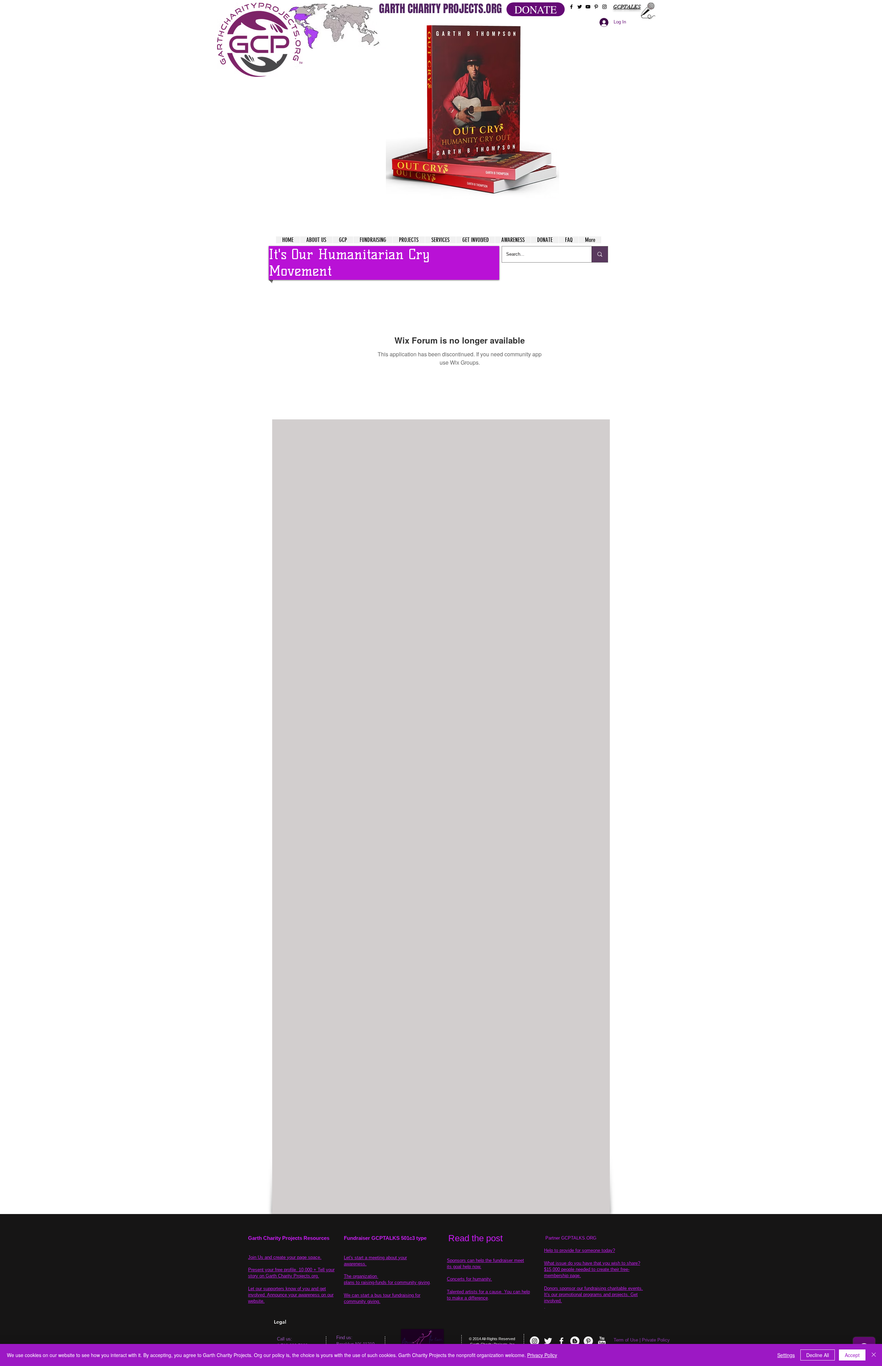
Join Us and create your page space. (284, 1257)
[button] (472, 110)
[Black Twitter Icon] (580, 7)
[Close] (874, 1354)
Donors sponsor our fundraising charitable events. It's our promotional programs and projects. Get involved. (593, 1294)
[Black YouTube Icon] (588, 7)
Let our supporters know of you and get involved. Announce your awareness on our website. (291, 1295)
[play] (540, 27)
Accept (852, 1355)
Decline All (817, 1355)
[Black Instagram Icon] (604, 7)
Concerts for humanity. (469, 1279)
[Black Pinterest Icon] (596, 7)
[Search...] (600, 254)
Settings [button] (786, 1355)
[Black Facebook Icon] (571, 7)
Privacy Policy (542, 1355)
